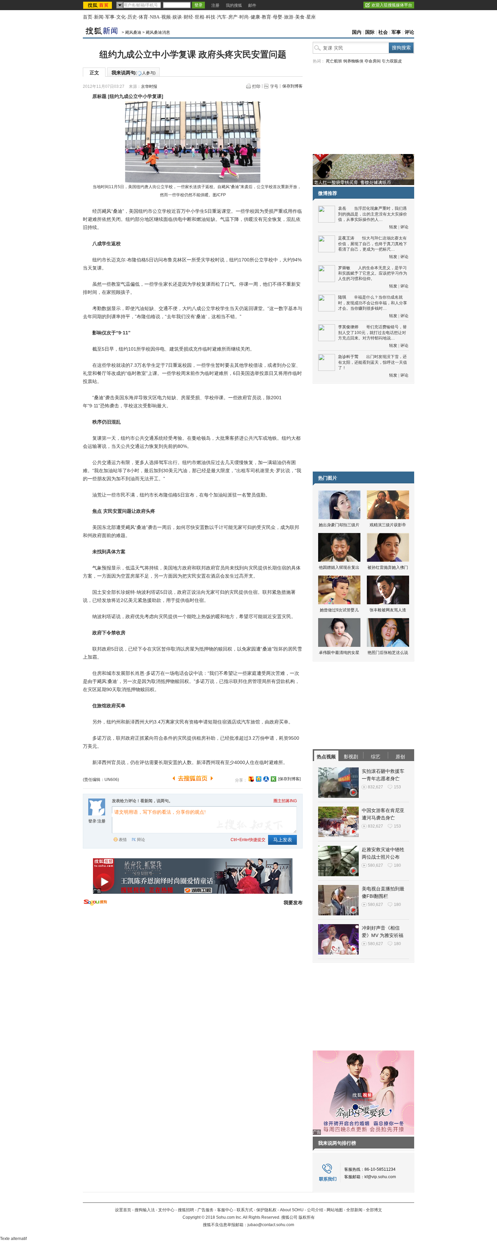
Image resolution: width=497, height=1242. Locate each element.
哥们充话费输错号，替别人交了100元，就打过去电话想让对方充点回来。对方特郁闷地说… (372, 332)
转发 (393, 227)
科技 (210, 17)
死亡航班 (334, 61)
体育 (143, 17)
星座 (311, 17)
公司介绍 (315, 1210)
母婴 (277, 17)
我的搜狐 (234, 5)
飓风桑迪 (133, 32)
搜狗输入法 (145, 1210)
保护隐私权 (266, 1210)
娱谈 (177, 17)
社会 (383, 32)
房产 (233, 17)
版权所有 (307, 1217)
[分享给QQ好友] (258, 779)
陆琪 (342, 297)
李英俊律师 (348, 327)
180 (397, 865)
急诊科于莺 (348, 356)
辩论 (141, 839)
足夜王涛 (346, 238)
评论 (409, 32)
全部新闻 (354, 1210)
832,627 (375, 787)
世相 (199, 17)
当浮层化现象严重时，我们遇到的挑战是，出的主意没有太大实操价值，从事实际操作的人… (372, 214)
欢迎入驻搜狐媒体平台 (392, 5)
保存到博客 (292, 86)
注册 (215, 5)
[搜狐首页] (98, 5)
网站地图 (335, 1210)
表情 (123, 839)
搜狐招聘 (186, 1210)
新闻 (98, 17)
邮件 (252, 5)
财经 (188, 17)
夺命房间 (372, 61)
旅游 (288, 17)
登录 (92, 821)
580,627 (375, 865)
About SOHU (292, 1210)
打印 (256, 86)
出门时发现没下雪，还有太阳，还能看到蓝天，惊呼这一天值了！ (372, 362)
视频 (166, 17)
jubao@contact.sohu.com (270, 1224)
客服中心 (225, 1210)
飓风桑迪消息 (158, 32)
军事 (110, 17)
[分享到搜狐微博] (251, 779)
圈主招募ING (285, 801)
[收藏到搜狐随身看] (273, 779)
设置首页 (123, 1210)
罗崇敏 (344, 267)
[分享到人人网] (266, 779)
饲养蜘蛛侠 (353, 61)
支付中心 (166, 1210)
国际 (370, 32)
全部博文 (374, 1210)
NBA (155, 17)
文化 (121, 17)
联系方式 (245, 1210)
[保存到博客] (289, 779)
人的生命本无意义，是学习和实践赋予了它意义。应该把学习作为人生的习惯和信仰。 (372, 273)
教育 (266, 17)
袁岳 (342, 208)
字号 (274, 86)
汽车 (222, 17)
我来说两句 (134, 72)
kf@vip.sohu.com (380, 1176)
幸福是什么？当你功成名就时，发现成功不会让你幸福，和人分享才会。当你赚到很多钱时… (372, 303)
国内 (356, 32)
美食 (300, 17)
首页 (87, 17)
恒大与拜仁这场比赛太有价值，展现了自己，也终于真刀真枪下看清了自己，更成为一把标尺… (372, 244)
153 (397, 787)
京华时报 (149, 86)
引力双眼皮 (392, 61)
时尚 (244, 17)
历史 (132, 17)
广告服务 (205, 1210)
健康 (255, 17)
